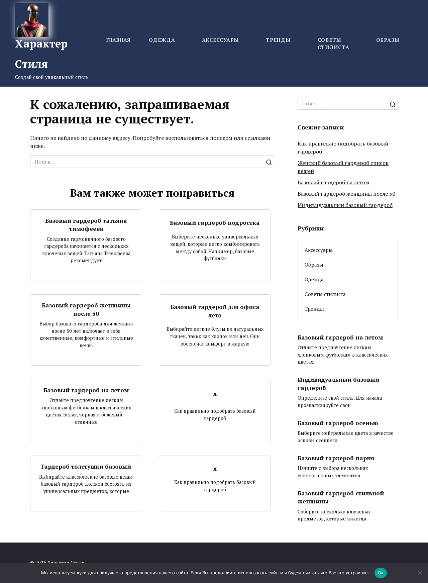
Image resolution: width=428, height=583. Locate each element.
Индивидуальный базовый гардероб (345, 205)
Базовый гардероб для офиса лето (214, 311)
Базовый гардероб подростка (215, 222)
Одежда (162, 39)
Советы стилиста (325, 294)
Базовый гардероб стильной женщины (341, 497)
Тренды (278, 39)
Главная (118, 39)
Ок (381, 572)
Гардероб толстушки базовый (86, 466)
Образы (388, 39)
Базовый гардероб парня (336, 458)
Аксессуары (220, 39)
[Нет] (419, 573)
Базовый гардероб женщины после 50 (86, 309)
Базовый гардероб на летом (86, 390)
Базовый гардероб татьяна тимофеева (86, 224)
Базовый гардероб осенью (338, 423)
